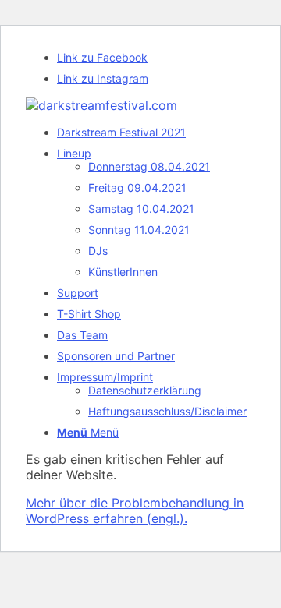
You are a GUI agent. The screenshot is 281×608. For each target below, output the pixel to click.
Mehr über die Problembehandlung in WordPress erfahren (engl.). (135, 510)
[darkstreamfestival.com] (101, 105)
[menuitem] (156, 132)
